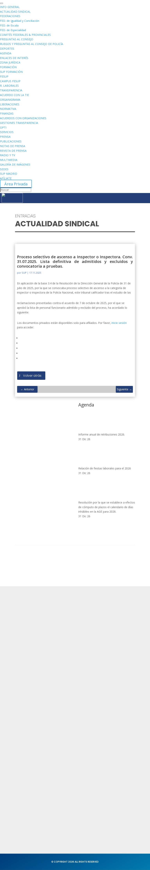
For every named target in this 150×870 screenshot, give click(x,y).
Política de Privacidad (30, 723)
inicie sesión (119, 323)
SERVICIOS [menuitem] (6, 132)
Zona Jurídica (24, 764)
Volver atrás (32, 375)
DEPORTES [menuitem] (7, 48)
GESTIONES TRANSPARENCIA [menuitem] (19, 123)
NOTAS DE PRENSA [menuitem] (12, 146)
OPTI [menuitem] (3, 127)
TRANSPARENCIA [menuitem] (11, 90)
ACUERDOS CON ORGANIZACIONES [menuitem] (23, 118)
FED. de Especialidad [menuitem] (13, 30)
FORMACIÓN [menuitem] (8, 67)
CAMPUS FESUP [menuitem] (10, 81)
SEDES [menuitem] (4, 169)
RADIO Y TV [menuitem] (7, 155)
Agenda (21, 698)
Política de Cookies (29, 739)
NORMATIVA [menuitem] (8, 109)
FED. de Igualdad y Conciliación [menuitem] (19, 21)
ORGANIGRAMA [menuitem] (10, 99)
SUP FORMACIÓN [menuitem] (11, 72)
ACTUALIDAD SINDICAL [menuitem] (15, 11)
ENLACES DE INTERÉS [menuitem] (14, 58)
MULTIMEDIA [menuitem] (8, 160)
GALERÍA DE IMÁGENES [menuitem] (15, 164)
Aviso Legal (23, 731)
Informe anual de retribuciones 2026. (101, 434)
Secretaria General (28, 805)
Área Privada (16, 184)
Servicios (21, 690)
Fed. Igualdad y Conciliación (35, 787)
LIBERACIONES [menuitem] (9, 104)
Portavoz (21, 820)
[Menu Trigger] (1, 3)
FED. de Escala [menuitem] (9, 25)
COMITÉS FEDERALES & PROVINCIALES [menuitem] (25, 35)
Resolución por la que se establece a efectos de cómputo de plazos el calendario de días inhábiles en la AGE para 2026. (106, 507)
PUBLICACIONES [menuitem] (10, 141)
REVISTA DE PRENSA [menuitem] (13, 150)
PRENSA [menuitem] (5, 136)
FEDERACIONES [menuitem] (10, 16)
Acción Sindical (26, 813)
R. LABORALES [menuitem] (9, 85)
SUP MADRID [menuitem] (8, 173)
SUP (24, 272)
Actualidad (23, 675)
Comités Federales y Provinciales (38, 779)
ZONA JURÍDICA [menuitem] (10, 62)
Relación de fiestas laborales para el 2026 (104, 468)
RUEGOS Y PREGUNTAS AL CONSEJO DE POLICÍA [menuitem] (31, 44)
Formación (22, 682)
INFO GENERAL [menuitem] (10, 7)
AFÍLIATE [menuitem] (6, 178)
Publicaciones (25, 772)
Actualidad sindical (28, 757)
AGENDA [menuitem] (5, 53)
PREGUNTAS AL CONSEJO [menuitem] (16, 39)
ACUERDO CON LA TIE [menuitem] (14, 95)
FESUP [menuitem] (4, 76)
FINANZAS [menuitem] (6, 113)
